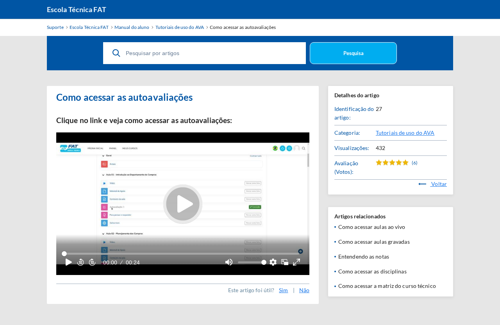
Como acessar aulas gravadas (374, 241)
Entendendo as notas (363, 256)
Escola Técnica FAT (76, 9)
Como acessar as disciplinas (372, 271)
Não (304, 290)
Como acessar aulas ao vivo (371, 226)
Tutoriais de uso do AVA (405, 132)
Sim (283, 290)
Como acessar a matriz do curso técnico (387, 285)
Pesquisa (353, 53)
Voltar (438, 183)
